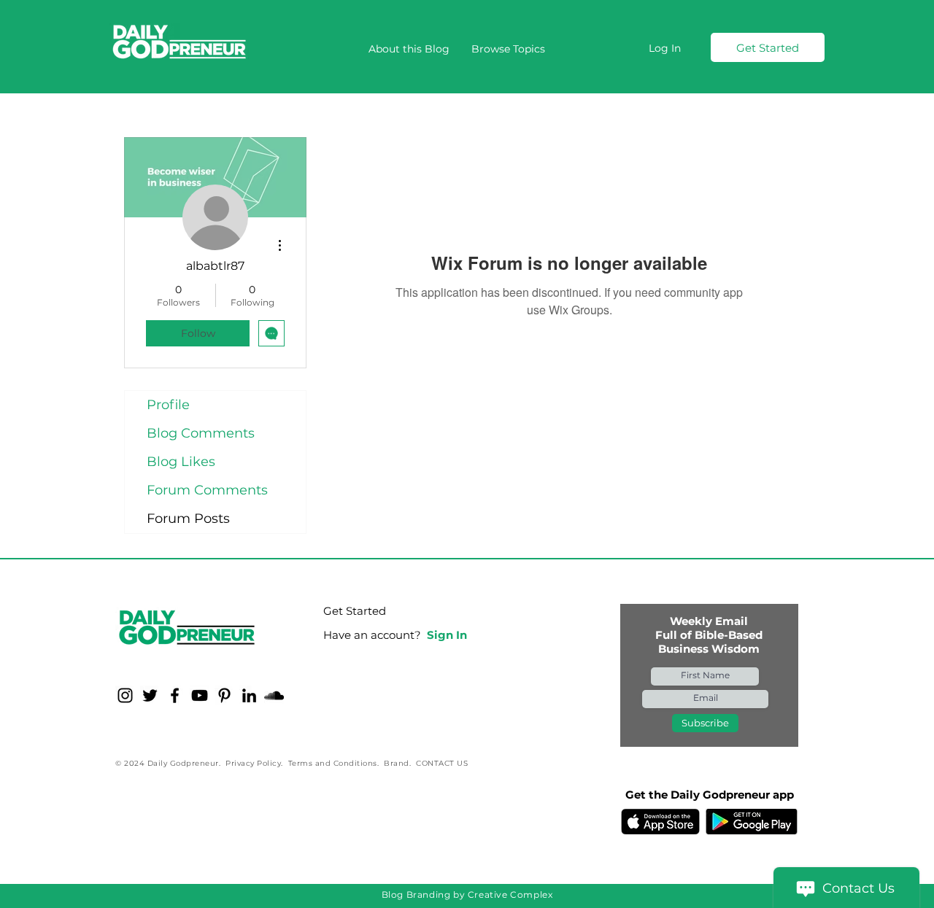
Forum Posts (188, 519)
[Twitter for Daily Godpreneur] (150, 695)
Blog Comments (201, 433)
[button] (508, 49)
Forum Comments (207, 490)
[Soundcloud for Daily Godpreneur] (274, 695)
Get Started (354, 611)
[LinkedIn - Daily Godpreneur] (249, 695)
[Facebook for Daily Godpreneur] (175, 695)
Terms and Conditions (332, 763)
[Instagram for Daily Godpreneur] (125, 695)
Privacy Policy (253, 763)
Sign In (447, 635)
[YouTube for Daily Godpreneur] (199, 695)
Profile (168, 405)
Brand (396, 763)
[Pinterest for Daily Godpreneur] (224, 695)
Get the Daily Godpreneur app (709, 795)
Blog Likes (181, 462)
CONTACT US (442, 763)
